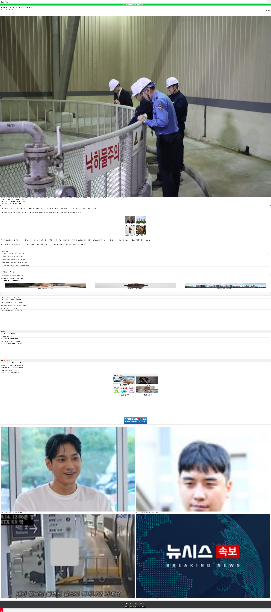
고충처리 (144, 603)
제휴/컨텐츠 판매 (133, 603)
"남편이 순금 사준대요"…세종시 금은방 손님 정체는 (16, 265)
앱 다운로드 (137, 606)
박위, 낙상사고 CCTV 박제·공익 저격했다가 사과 (15, 262)
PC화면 (126, 606)
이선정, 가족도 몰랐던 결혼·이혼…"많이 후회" (14, 259)
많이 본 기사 (4, 426)
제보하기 (132, 606)
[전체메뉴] (269, 2)
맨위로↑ (144, 606)
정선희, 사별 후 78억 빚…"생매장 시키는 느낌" (14, 256)
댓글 (135, 293)
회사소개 (126, 603)
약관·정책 (140, 603)
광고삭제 (1, 610)
